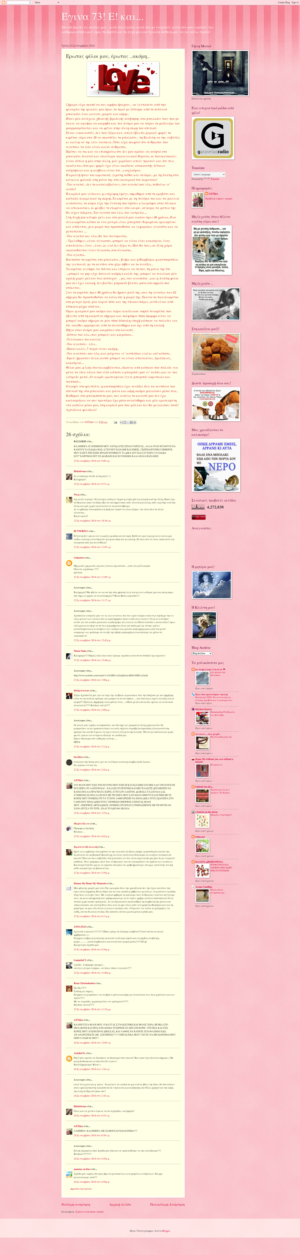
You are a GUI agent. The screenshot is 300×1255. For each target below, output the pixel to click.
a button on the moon (206, 812)
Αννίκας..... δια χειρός (207, 734)
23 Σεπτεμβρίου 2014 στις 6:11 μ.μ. (92, 916)
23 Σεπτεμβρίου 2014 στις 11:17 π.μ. (92, 600)
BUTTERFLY (81, 531)
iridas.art (200, 837)
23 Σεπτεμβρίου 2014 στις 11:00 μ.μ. (92, 972)
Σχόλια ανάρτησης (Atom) (90, 1211)
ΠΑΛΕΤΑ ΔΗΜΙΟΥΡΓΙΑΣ (209, 862)
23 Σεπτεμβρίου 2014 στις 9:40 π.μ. (92, 460)
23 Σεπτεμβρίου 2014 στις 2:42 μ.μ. (92, 769)
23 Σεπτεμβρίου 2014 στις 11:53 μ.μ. (92, 1009)
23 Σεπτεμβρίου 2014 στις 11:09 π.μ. (92, 577)
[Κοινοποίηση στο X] (128, 422)
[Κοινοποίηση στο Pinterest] (134, 422)
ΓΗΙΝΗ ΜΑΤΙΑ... (204, 787)
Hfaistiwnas (80, 471)
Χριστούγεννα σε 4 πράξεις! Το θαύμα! (220, 791)
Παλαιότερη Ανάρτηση (167, 1204)
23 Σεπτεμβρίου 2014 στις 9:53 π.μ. (92, 484)
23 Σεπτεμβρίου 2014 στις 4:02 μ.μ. (92, 836)
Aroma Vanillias (203, 887)
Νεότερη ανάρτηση (75, 1204)
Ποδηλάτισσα (82, 690)
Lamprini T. (80, 960)
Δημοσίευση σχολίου (81, 1188)
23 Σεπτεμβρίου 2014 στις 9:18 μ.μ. (92, 949)
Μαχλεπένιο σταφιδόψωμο (217, 891)
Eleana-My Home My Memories (90, 883)
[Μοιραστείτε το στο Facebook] (131, 422)
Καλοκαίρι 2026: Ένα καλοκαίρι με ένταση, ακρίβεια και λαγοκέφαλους (213, 699)
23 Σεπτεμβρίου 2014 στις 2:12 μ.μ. (92, 746)
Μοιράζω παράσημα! (221, 814)
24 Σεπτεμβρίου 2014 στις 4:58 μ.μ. (92, 1181)
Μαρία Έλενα (82, 823)
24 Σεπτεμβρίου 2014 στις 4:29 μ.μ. (92, 1158)
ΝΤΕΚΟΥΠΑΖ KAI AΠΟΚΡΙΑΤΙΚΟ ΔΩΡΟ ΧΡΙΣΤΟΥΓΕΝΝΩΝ (221, 867)
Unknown (79, 557)
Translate (215, 179)
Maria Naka (80, 651)
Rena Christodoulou (84, 983)
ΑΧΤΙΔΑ (78, 780)
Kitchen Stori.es (203, 709)
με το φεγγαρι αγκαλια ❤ (210, 669)
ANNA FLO (80, 926)
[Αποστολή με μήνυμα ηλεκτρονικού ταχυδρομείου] (121, 422)
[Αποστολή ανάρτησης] (115, 422)
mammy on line (82, 1169)
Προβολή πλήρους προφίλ (218, 198)
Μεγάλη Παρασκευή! (221, 736)
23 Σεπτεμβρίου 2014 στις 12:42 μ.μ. (92, 640)
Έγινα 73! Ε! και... (102, 16)
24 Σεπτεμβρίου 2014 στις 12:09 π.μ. (92, 1042)
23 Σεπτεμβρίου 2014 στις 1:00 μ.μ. (92, 679)
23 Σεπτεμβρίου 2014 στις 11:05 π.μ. (92, 547)
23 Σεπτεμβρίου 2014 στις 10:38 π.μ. (92, 520)
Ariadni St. (79, 1053)
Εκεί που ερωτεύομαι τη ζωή (211, 694)
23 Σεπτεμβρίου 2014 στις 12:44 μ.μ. (92, 660)
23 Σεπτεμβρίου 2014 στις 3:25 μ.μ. (92, 813)
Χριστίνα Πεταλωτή (86, 847)
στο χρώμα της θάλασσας (218, 674)
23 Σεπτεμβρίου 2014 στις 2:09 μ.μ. (92, 709)
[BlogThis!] (125, 422)
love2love (78, 757)
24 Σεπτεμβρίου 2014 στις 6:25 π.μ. (92, 1115)
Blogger (166, 1230)
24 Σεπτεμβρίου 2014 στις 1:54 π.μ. (92, 1069)
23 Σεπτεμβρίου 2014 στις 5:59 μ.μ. (92, 872)
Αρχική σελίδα (120, 1204)
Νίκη (76, 494)
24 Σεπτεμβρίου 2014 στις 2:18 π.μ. (92, 1095)
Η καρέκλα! (216, 764)
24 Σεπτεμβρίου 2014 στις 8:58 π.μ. (92, 1135)
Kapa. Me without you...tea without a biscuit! (214, 760)
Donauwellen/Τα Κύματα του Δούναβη (222, 713)
